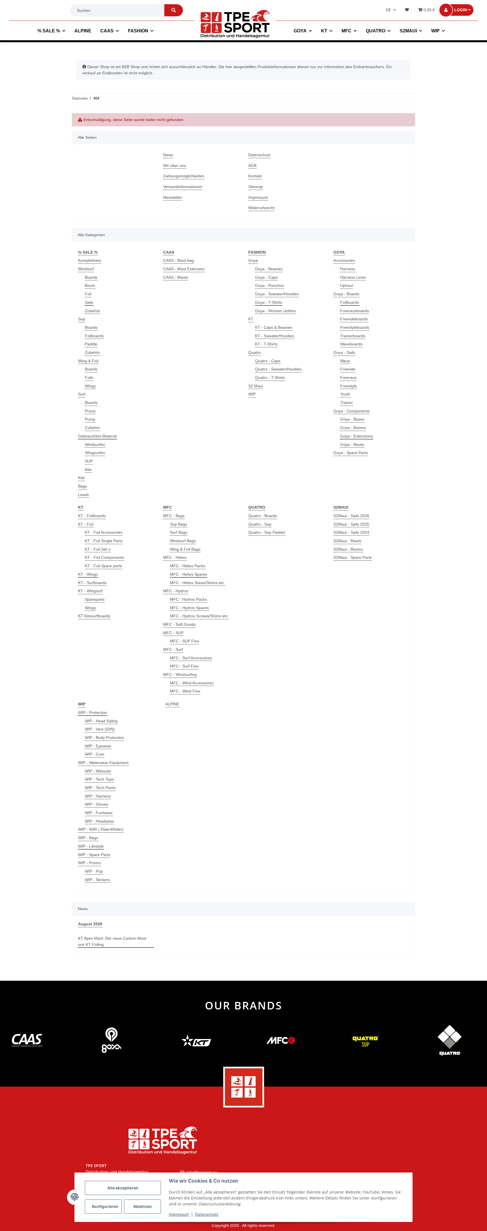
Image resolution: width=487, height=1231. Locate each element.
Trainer (346, 402)
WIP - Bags (88, 837)
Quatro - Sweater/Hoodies (278, 369)
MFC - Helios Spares (188, 574)
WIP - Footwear (99, 812)
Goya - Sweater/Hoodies (277, 294)
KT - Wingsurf (90, 591)
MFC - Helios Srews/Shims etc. (197, 582)
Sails (89, 302)
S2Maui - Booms (348, 549)
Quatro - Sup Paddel (266, 532)
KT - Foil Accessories (103, 532)
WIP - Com (94, 754)
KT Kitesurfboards (94, 616)
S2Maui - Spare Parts (352, 557)
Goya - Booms (353, 427)
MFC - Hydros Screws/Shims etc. (199, 616)
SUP (89, 461)
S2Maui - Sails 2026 (351, 515)
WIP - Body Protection (104, 737)
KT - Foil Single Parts (104, 541)
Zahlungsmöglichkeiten (183, 176)
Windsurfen (95, 444)
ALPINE (172, 704)
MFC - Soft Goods (179, 624)
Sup (81, 319)
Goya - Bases (352, 419)
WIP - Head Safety (101, 721)
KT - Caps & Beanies (273, 327)
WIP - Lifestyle (91, 846)
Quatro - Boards (262, 515)
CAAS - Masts (175, 277)
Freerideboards (354, 319)
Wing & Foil (88, 361)
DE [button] (388, 10)
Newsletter (172, 197)
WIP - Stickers (97, 879)
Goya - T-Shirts (268, 302)
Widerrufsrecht (261, 207)
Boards (91, 277)
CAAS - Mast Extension (184, 269)
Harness (347, 269)
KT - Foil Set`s (97, 549)
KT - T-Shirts (266, 344)
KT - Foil (85, 524)
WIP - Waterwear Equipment (103, 762)
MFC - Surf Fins (184, 666)
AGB (252, 165)
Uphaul (346, 285)
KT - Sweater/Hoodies (274, 336)
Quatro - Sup (259, 524)
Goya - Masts (352, 444)
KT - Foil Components (104, 557)
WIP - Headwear (99, 821)
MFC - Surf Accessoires (191, 658)
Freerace (348, 377)
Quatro (254, 352)
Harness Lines (353, 277)
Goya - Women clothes (275, 311)
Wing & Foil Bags (185, 549)
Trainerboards (352, 336)
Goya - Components (351, 411)
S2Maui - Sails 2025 (351, 524)
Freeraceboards (354, 311)
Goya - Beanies (269, 269)
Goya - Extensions (356, 436)
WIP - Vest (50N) (100, 729)
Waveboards (351, 344)
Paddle (91, 344)
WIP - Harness (98, 796)
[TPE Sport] (235, 24)
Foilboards (94, 336)
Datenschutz (259, 155)
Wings (90, 386)
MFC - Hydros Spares (189, 608)
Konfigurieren (105, 1206)
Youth (345, 394)
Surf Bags (178, 532)
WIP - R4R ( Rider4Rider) (100, 829)
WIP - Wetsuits (98, 771)
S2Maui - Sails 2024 (351, 532)
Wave (345, 361)
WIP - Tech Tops (99, 779)
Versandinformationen (182, 186)
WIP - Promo (89, 863)
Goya (253, 260)
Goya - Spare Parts (350, 452)
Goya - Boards (346, 294)
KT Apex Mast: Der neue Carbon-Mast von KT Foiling (112, 941)
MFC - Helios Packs (187, 566)
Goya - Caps (266, 277)
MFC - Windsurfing (180, 674)
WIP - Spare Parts (94, 854)
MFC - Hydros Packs (188, 599)
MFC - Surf (173, 649)
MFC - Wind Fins (185, 691)
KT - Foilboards (92, 515)
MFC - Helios (175, 557)
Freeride (347, 369)
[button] (460, 10)
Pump (90, 419)
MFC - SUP (173, 633)
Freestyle (348, 386)
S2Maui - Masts (347, 541)
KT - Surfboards (92, 582)
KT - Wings (88, 574)
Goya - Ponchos (269, 285)
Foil (88, 294)
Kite (88, 469)
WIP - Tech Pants (100, 787)
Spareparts (95, 599)
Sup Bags (178, 524)
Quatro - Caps (267, 361)
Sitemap (255, 186)
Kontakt (255, 176)
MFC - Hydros (175, 591)
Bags (82, 486)
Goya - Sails (344, 352)
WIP (252, 394)
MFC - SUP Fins (184, 641)
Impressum (258, 197)
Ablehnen (142, 1206)
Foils (89, 377)
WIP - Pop (94, 871)
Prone (90, 411)
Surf (81, 394)
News (168, 155)
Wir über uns (174, 165)
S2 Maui (255, 386)
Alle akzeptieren (122, 1187)
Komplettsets (89, 260)
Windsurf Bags (183, 541)
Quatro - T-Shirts (270, 377)
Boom (90, 285)
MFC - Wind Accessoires (192, 683)
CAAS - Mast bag (178, 260)
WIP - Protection (92, 712)
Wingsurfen (95, 452)
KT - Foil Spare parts (103, 566)
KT (250, 319)
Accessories (344, 260)
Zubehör (92, 311)
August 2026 (90, 924)
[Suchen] (173, 10)
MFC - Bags (174, 515)
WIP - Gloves (96, 804)
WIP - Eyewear (98, 746)
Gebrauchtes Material (97, 436)
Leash (83, 494)
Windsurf (86, 269)
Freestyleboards (354, 327)
